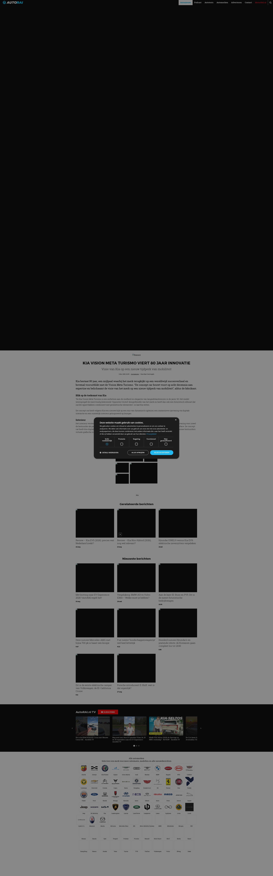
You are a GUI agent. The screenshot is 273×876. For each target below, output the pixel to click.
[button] (109, 452)
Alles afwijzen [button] (138, 452)
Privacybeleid (151, 434)
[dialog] (136, 438)
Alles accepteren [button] (161, 452)
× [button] (175, 420)
